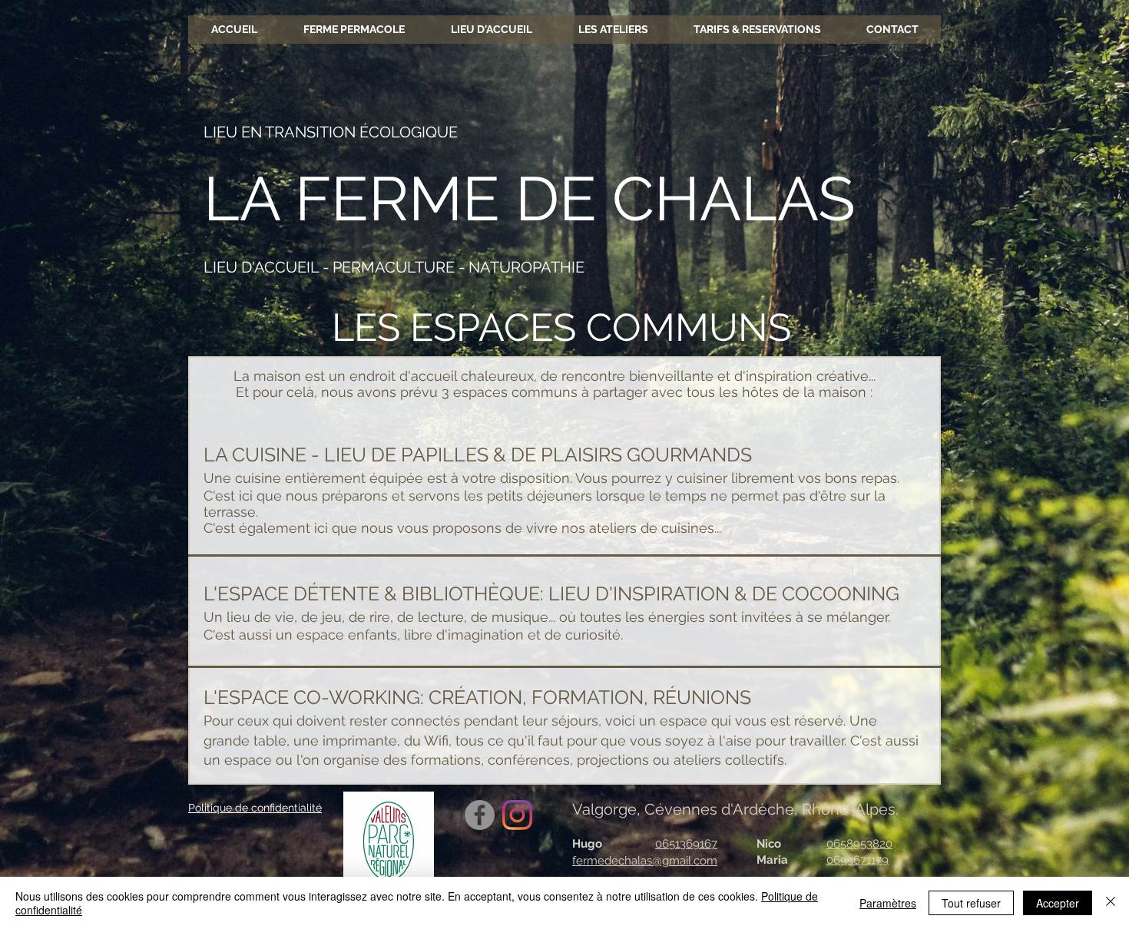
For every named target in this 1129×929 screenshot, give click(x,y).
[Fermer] (1110, 903)
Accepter (1057, 903)
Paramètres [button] (887, 903)
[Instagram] (517, 815)
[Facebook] (480, 815)
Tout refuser (971, 903)
